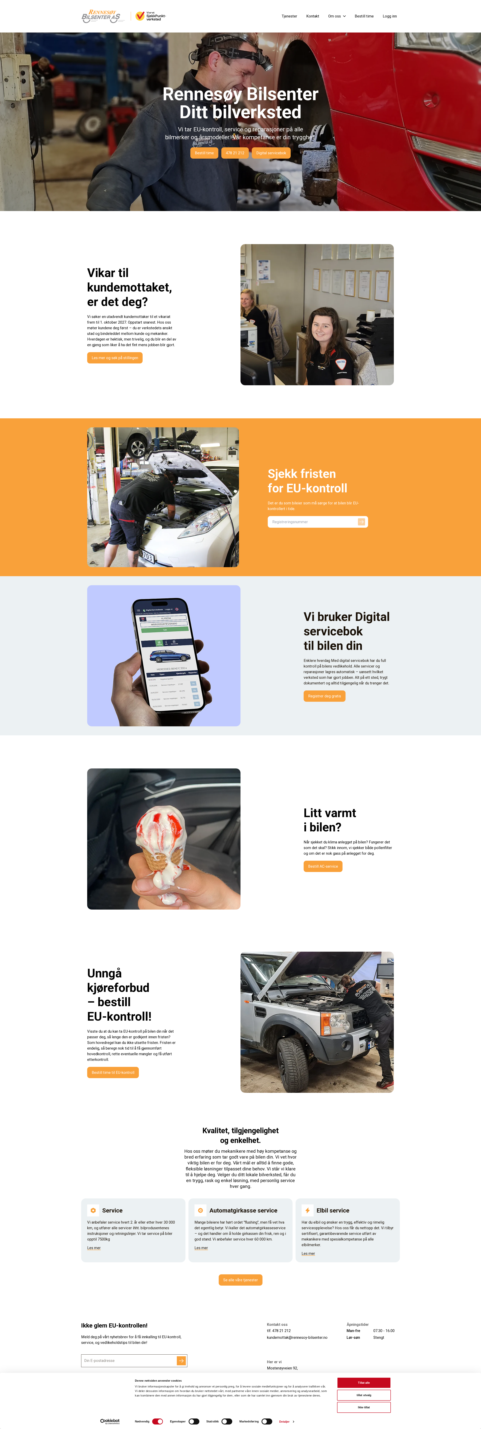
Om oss (334, 16)
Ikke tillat (364, 1407)
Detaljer (284, 1421)
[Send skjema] (181, 1360)
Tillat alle (364, 1382)
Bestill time (364, 16)
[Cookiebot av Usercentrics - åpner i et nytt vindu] (110, 1421)
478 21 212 (281, 1330)
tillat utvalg (364, 1395)
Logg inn (390, 16)
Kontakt (312, 16)
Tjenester (289, 16)
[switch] (194, 1421)
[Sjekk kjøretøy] (361, 522)
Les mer (94, 1248)
